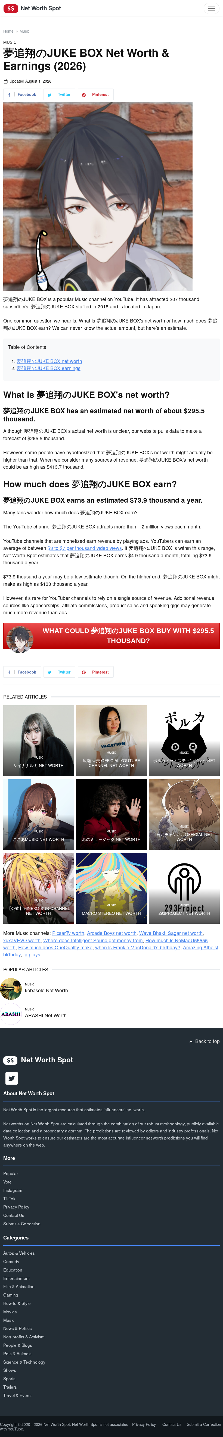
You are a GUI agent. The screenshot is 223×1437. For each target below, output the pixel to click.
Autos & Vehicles (19, 1253)
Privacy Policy (16, 1207)
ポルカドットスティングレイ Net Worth (184, 763)
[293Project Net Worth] (184, 888)
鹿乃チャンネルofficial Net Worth (184, 837)
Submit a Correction (22, 1223)
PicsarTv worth (68, 932)
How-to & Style (17, 1303)
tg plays (31, 954)
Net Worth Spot (40, 8)
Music (25, 31)
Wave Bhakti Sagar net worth (171, 932)
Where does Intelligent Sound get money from (93, 940)
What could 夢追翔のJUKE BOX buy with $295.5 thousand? (128, 635)
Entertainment (16, 1278)
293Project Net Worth (184, 913)
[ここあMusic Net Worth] (38, 814)
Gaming (10, 1295)
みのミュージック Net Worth (111, 839)
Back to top (207, 1041)
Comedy (11, 1261)
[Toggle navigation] (211, 8)
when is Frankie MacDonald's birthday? (137, 947)
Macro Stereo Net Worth (111, 913)
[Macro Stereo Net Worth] (111, 888)
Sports (9, 1378)
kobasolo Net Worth (46, 990)
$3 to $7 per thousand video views (85, 547)
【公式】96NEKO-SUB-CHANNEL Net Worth (38, 911)
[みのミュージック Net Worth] (111, 814)
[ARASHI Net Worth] (11, 1013)
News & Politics (17, 1328)
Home (8, 31)
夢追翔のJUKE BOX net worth (49, 361)
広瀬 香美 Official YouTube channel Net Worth (111, 763)
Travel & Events (18, 1395)
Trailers (10, 1387)
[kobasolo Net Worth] (11, 988)
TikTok (9, 1198)
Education (12, 1270)
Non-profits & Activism (24, 1336)
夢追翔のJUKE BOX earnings (48, 368)
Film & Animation (19, 1286)
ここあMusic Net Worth (38, 839)
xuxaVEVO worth (22, 940)
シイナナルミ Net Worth (38, 765)
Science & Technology (24, 1362)
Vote (7, 1182)
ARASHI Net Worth (46, 1015)
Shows (9, 1370)
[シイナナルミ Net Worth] (38, 740)
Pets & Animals (17, 1353)
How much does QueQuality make (55, 947)
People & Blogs (17, 1345)
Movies (10, 1311)
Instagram (12, 1190)
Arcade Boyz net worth (112, 932)
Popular (10, 1173)
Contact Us (13, 1215)
